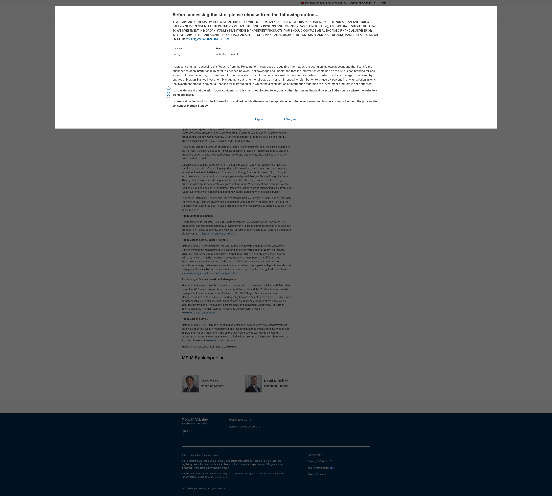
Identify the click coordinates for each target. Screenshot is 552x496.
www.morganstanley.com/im (198, 312)
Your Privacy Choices (318, 468)
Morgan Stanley (238, 420)
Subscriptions (314, 454)
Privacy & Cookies (317, 461)
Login (382, 3)
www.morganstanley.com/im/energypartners (213, 273)
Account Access (360, 3)
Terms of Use (315, 474)
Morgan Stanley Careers (243, 426)
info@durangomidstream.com (217, 233)
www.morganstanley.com (220, 340)
